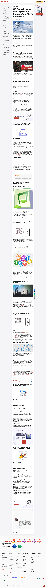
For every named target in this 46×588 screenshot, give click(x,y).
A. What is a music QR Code (6, 8)
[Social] (20, 527)
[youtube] (41, 578)
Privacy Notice (4, 585)
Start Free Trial (39, 1)
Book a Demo (25, 555)
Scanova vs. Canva (32, 560)
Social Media (11, 562)
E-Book (24, 559)
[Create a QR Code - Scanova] (39, 10)
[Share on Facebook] (34, 290)
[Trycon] (8, 546)
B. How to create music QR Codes (6, 10)
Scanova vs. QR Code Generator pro (33, 567)
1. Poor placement (5, 46)
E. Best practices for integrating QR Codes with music (6, 34)
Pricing (39, 556)
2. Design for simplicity (6, 37)
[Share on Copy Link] (34, 298)
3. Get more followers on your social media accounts (6, 25)
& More (3, 569)
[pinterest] (43, 578)
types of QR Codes (26, 332)
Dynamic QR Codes (3, 555)
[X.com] (37, 578)
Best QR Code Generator (33, 555)
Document (10, 556)
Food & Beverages (19, 564)
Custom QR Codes (4, 557)
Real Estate (10, 568)
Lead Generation (4, 566)
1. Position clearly (5, 36)
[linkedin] (39, 578)
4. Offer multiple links (6, 40)
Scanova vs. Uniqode (32, 569)
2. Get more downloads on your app (6, 22)
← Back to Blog (15, 6)
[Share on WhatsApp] (34, 294)
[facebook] (35, 578)
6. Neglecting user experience (5, 54)
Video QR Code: (17, 336)
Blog (24, 556)
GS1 (9, 571)
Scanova (21, 94)
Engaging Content (4, 560)
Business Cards (18, 563)
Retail (17, 559)
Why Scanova (40, 555)
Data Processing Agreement (17, 585)
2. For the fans (5, 16)
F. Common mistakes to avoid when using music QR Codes (6, 44)
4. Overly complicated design (6, 50)
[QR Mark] (5, 580)
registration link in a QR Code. (21, 305)
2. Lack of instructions (6, 47)
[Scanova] (5, 1)
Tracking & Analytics (3, 559)
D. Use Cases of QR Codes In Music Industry (6, 18)
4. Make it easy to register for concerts (6, 27)
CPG (17, 556)
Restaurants (18, 555)
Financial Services (19, 567)
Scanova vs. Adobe (32, 557)
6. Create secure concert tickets (5, 31)
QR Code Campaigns (25, 567)
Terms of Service (9, 585)
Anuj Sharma (25, 18)
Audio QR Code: (17, 334)
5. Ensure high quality (6, 41)
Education (17, 560)
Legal (24, 560)
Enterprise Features (3, 565)
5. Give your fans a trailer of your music (6, 29)
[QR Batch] (14, 577)
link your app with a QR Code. (22, 243)
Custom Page (11, 564)
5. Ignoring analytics (6, 52)
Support (24, 563)
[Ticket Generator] (5, 577)
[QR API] (23, 577)
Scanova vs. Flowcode (32, 562)
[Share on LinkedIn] (34, 293)
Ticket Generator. (17, 366)
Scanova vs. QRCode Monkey (33, 571)
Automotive (18, 566)
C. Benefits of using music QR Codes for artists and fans (6, 13)
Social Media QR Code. (16, 277)
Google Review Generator (25, 569)
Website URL (11, 555)
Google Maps (11, 559)
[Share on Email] (34, 296)
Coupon (10, 569)
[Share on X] (34, 291)
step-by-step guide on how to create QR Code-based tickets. (22, 366)
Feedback (10, 565)
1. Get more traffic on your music (6, 20)
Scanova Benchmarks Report (25, 572)
